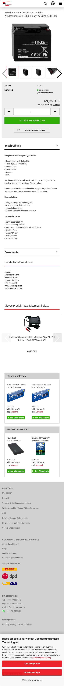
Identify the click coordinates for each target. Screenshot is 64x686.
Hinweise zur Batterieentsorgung (16, 523)
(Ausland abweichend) (45, 93)
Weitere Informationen (32, 680)
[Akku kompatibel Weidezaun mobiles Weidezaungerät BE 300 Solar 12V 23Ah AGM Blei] (32, 43)
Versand (14, 412)
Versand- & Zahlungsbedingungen (16, 503)
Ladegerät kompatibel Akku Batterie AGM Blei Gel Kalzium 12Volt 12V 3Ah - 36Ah (32, 338)
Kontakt (5, 498)
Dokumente (11, 252)
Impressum (7, 493)
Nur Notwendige (32, 672)
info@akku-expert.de (16, 607)
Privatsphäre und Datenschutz (15, 518)
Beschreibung (12, 145)
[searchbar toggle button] (45, 3)
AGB (4, 513)
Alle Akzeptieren (32, 663)
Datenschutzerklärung (41, 658)
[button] (60, 73)
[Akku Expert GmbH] (6, 3)
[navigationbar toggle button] (60, 3)
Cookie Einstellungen (11, 528)
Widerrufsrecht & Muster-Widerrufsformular (20, 508)
